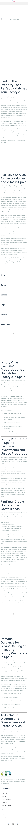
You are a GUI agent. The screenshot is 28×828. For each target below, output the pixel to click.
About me (4, 802)
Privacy (4, 817)
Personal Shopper (6, 799)
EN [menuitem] (15, 824)
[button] (14, 3)
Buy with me (5, 793)
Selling (4, 796)
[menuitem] (9, 824)
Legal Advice (5, 814)
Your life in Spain (6, 805)
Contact (4, 820)
